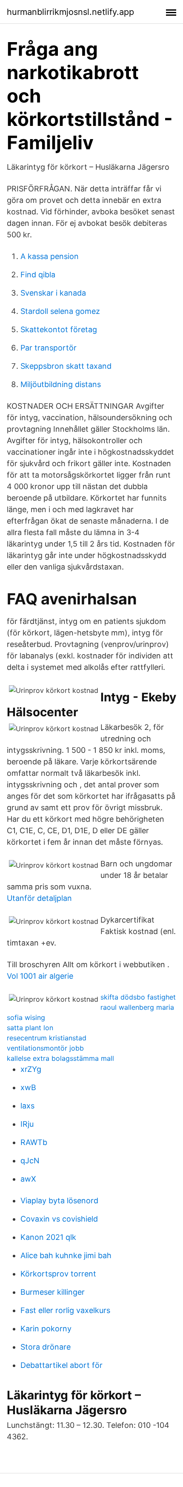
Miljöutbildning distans (60, 384)
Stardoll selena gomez (60, 311)
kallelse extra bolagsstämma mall (60, 1058)
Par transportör (48, 347)
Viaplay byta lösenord (59, 1200)
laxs (27, 1105)
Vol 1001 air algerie (40, 975)
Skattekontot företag (58, 329)
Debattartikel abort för (61, 1365)
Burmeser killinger (52, 1292)
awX (28, 1178)
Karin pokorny (45, 1328)
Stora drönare (45, 1346)
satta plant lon (30, 1027)
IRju (27, 1124)
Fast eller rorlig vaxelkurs (65, 1310)
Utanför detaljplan (39, 898)
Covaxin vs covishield (59, 1218)
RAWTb (33, 1142)
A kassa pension (49, 256)
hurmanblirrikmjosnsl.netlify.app (70, 12)
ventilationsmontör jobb (45, 1048)
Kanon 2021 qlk (48, 1237)
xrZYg (30, 1069)
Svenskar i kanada (53, 292)
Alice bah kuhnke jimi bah (66, 1255)
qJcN (30, 1160)
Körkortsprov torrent (58, 1273)
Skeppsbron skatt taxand (66, 366)
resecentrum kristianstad (46, 1038)
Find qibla (37, 274)
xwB (28, 1087)
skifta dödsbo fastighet (138, 997)
